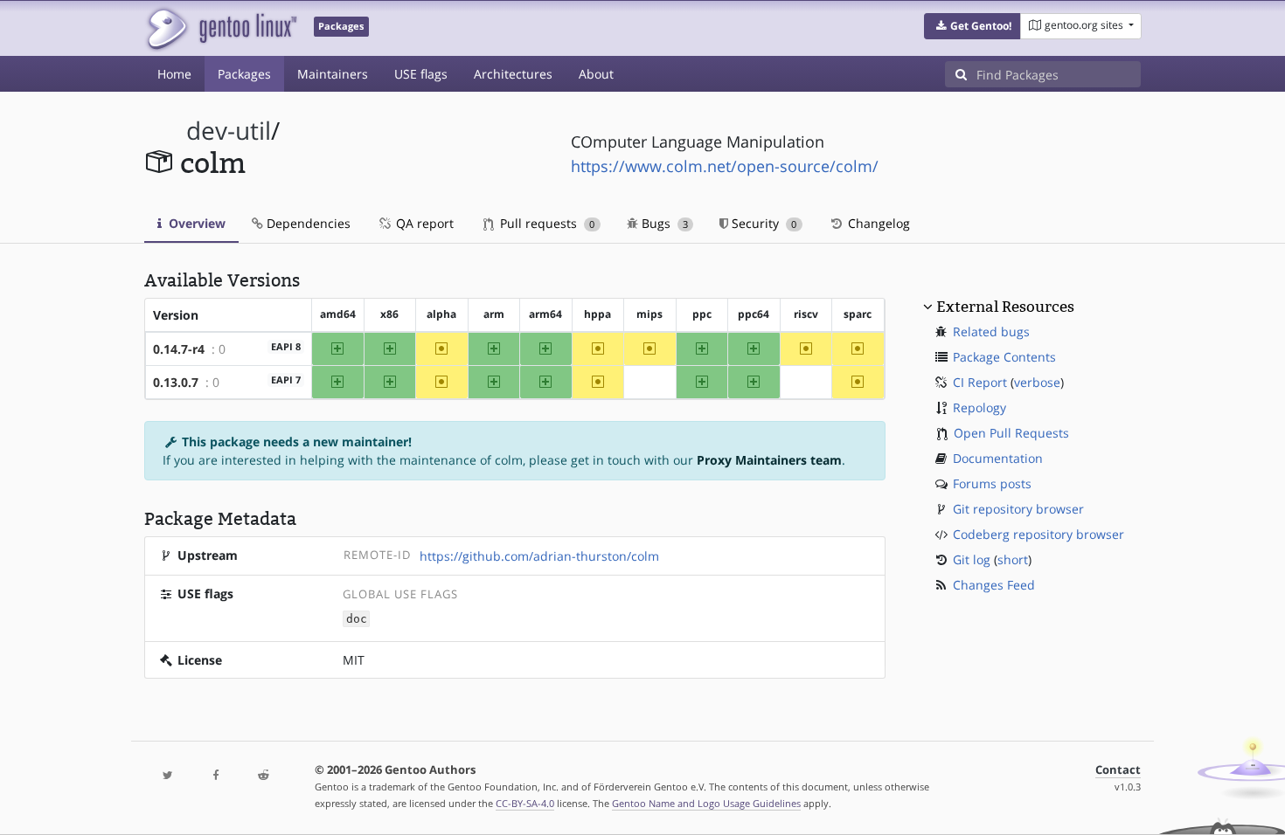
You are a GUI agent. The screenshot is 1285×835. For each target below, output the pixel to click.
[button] (972, 26)
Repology (979, 407)
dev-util (228, 130)
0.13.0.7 (175, 382)
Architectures (513, 74)
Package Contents (1004, 356)
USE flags (421, 74)
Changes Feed (994, 584)
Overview (195, 223)
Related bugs (991, 331)
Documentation (998, 458)
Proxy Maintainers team (769, 460)
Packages (244, 74)
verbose (1037, 382)
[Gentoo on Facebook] (215, 776)
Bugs (663, 223)
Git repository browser (1018, 508)
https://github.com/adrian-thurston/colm (539, 556)
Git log (971, 559)
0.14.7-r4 (179, 349)
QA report (423, 223)
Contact (1118, 770)
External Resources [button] (1005, 306)
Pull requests (545, 223)
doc (356, 618)
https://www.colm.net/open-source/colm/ (725, 165)
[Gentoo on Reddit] (263, 776)
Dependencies (307, 223)
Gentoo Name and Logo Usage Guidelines (706, 803)
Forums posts (992, 483)
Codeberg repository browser (1038, 534)
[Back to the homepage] (220, 28)
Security (762, 223)
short (1012, 559)
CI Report (980, 382)
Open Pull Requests (1011, 432)
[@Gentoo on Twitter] (167, 776)
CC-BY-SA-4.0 (525, 803)
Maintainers (332, 74)
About (596, 74)
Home (174, 74)
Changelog (877, 223)
